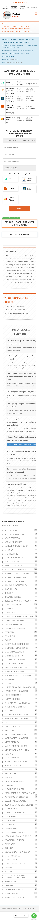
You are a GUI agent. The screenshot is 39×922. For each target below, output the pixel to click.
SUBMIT (19, 208)
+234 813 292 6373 (13, 59)
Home (6, 24)
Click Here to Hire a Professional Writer (23, 445)
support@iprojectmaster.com (14, 62)
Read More (29, 282)
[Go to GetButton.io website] (34, 920)
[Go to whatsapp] (34, 915)
